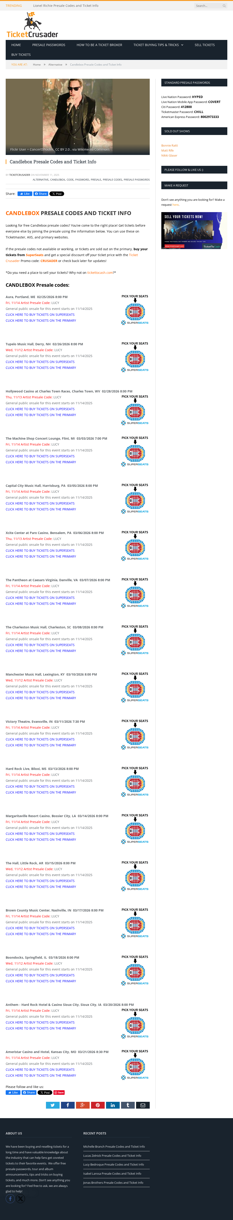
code (70, 179)
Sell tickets (205, 45)
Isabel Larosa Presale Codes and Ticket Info (112, 1173)
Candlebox (57, 179)
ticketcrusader (19, 174)
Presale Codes (112, 179)
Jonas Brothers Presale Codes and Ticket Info (113, 1183)
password (82, 179)
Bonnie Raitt (169, 145)
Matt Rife (167, 150)
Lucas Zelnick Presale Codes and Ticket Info (112, 1156)
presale (96, 179)
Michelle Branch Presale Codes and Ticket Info (114, 1146)
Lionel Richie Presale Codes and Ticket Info (65, 6)
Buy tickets (21, 54)
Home (16, 45)
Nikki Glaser (169, 155)
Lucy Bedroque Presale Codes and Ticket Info (113, 1164)
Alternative (40, 179)
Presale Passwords (48, 45)
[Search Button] (224, 5)
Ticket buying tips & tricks (156, 45)
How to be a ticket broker (99, 45)
